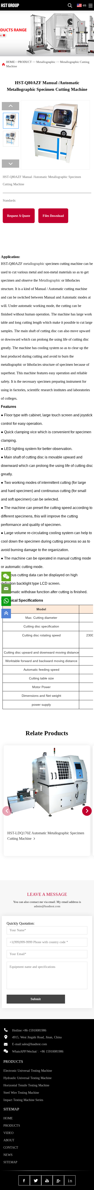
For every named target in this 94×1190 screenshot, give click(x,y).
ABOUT (8, 1140)
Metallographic (45, 62)
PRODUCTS (11, 1125)
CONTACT (10, 1147)
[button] (87, 811)
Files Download (53, 216)
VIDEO (8, 1133)
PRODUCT (25, 62)
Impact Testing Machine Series (23, 1100)
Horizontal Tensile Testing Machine (26, 1085)
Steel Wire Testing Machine (21, 1092)
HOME (10, 62)
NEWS (8, 1155)
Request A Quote (18, 216)
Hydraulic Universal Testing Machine (27, 1078)
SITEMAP (10, 1162)
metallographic (33, 264)
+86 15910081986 (51, 1051)
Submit (36, 999)
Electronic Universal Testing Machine (27, 1070)
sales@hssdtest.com (34, 1044)
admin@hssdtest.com (47, 906)
